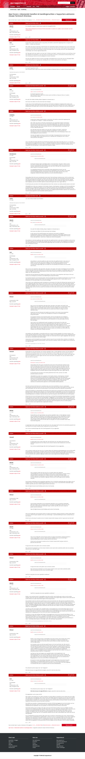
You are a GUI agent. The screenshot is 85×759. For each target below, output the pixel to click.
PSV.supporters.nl (60, 743)
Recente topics (13, 9)
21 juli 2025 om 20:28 (40, 439)
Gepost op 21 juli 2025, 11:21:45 (32, 150)
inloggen (67, 6)
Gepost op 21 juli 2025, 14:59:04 (32, 293)
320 (54, 20)
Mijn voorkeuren (60, 746)
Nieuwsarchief (12, 747)
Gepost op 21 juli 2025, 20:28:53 (32, 406)
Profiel (37, 6)
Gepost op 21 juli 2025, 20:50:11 (32, 459)
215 (36, 20)
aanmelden (72, 6)
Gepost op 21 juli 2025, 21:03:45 (32, 523)
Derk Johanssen (13, 154)
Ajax (12, 27)
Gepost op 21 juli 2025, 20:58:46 (32, 491)
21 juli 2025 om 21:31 (40, 681)
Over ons (35, 737)
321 (55, 20)
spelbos (11, 68)
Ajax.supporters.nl (60, 740)
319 (52, 20)
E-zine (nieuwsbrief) (13, 746)
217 (40, 20)
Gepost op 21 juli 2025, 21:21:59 (32, 579)
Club (34, 6)
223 (49, 20)
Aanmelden (11, 740)
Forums (23, 6)
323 (59, 20)
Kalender (10, 744)
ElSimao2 (11, 296)
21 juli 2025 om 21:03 (40, 560)
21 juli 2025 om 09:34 (40, 91)
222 (48, 20)
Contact (34, 747)
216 (38, 20)
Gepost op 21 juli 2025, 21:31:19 (32, 626)
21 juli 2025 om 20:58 (40, 529)
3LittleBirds (12, 115)
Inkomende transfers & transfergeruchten (37, 14)
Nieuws (18, 6)
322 (57, 20)
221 (46, 20)
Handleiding (23, 9)
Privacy (34, 743)
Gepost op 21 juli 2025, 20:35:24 (32, 433)
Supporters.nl (60, 737)
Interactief (29, 6)
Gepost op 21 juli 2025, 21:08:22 (32, 554)
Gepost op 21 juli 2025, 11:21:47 (32, 195)
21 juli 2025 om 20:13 (40, 412)
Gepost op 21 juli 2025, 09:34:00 (32, 65)
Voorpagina (12, 6)
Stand (10, 743)
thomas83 (32, 156)
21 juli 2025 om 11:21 (42, 362)
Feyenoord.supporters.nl (62, 741)
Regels (18, 9)
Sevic (11, 42)
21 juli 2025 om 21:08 (40, 585)
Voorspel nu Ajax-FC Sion (15, 37)
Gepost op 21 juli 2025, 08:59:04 (32, 39)
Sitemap (58, 744)
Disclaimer (35, 741)
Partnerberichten (36, 746)
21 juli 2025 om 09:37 (39, 222)
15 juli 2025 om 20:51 (40, 156)
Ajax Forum (13, 14)
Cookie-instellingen (61, 747)
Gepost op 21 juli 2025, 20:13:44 (32, 348)
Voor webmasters (36, 740)
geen (19, 34)
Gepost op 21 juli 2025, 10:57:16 (32, 111)
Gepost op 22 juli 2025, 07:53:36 (32, 675)
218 (41, 20)
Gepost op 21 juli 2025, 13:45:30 (32, 216)
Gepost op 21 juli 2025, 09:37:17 (32, 85)
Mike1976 (11, 26)
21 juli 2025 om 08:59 (39, 117)
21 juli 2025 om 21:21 (40, 632)
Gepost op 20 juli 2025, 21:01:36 (32, 23)
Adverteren (35, 744)
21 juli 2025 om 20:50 (40, 497)
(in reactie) (41, 85)
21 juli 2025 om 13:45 (40, 254)
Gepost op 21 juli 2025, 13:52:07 (32, 248)
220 (45, 20)
